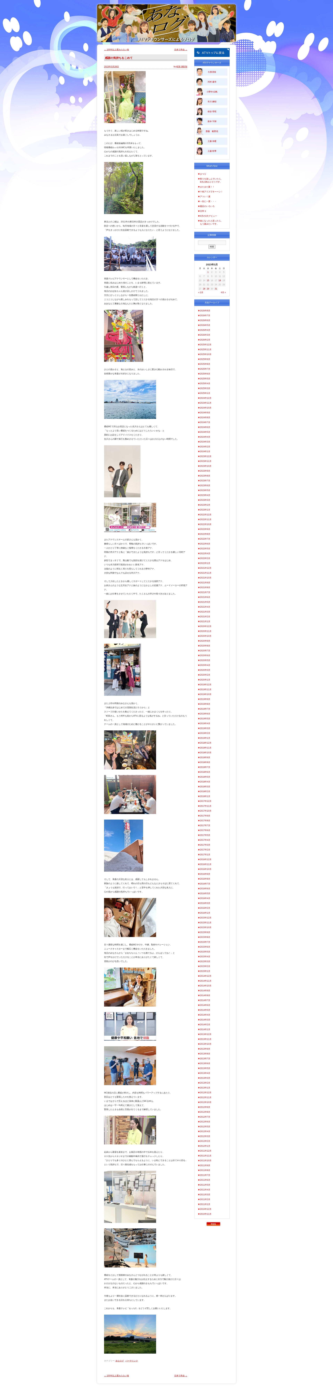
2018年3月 (205, 786)
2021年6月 (205, 597)
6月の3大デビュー (208, 216)
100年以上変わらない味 (116, 49)
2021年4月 (205, 607)
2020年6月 (205, 655)
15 (208, 280)
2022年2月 (205, 558)
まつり (203, 174)
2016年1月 (205, 913)
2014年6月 (205, 1005)
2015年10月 (205, 927)
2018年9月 (205, 757)
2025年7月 (205, 369)
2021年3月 (205, 612)
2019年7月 (205, 709)
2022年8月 (205, 534)
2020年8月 (205, 646)
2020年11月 (205, 631)
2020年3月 (205, 670)
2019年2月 (205, 733)
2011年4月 (205, 1190)
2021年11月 (205, 573)
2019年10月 (205, 694)
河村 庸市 (212, 82)
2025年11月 (205, 349)
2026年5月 (205, 325)
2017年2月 (205, 850)
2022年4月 (205, 553)
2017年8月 (205, 820)
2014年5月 (205, 1010)
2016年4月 (205, 898)
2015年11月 (205, 922)
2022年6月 (205, 544)
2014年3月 (205, 1020)
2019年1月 (205, 738)
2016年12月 (205, 859)
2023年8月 (205, 476)
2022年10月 (205, 524)
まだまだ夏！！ (207, 187)
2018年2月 (205, 791)
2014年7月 (205, 1000)
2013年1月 (205, 1088)
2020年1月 (205, 680)
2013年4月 (205, 1073)
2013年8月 (205, 1054)
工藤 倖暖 (212, 141)
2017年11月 (205, 806)
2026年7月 (205, 315)
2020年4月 (205, 665)
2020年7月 (205, 650)
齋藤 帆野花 (212, 131)
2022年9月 (205, 529)
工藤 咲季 (212, 151)
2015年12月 (205, 918)
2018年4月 (205, 782)
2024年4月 (205, 437)
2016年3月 (205, 903)
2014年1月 (205, 1029)
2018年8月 (205, 762)
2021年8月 (205, 587)
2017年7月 (205, 825)
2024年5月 (205, 432)
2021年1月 (205, 621)
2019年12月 (205, 684)
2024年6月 (205, 427)
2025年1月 (205, 393)
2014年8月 (205, 995)
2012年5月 (205, 1126)
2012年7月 (205, 1117)
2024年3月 (205, 442)
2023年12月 (205, 456)
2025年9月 (205, 359)
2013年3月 (205, 1078)
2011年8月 (205, 1170)
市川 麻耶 (212, 101)
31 (216, 289)
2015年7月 (205, 942)
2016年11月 (205, 864)
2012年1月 (205, 1146)
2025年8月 (205, 364)
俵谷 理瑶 (212, 111)
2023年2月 (205, 505)
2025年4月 (205, 383)
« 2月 (200, 292)
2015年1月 (205, 971)
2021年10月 (205, 578)
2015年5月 (205, 952)
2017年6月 (205, 830)
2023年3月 (205, 500)
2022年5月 (205, 548)
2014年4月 (205, 1015)
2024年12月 (205, 398)
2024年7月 (205, 422)
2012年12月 (205, 1092)
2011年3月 (205, 1194)
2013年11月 (205, 1039)
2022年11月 (205, 519)
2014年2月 (205, 1024)
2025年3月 (205, 388)
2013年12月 (205, 1034)
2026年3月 (205, 335)
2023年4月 (205, 495)
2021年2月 (205, 616)
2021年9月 (205, 582)
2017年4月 (205, 840)
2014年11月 (205, 981)
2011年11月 (205, 1156)
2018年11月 (205, 748)
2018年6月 (205, 772)
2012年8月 (205, 1112)
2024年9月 (205, 412)
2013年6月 (205, 1063)
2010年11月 (205, 1214)
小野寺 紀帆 (212, 92)
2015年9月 (205, 932)
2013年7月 (205, 1058)
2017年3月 (205, 845)
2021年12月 (205, 568)
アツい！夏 (205, 196)
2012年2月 (205, 1141)
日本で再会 (180, 49)
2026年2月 (205, 340)
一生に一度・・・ (208, 201)
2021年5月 (205, 602)
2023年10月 (205, 466)
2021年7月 (205, 592)
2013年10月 (205, 1044)
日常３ (203, 211)
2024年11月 (205, 403)
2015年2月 (205, 966)
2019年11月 (205, 689)
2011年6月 (205, 1180)
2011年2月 (205, 1199)
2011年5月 (205, 1185)
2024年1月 (205, 451)
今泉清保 (212, 72)
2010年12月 (205, 1209)
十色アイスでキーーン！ (211, 191)
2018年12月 (205, 743)
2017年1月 (205, 854)
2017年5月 (205, 835)
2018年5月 (205, 777)
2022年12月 (205, 514)
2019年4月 (205, 723)
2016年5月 (205, 893)
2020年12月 (205, 626)
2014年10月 (205, 986)
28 (204, 289)
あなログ (120, 1361)
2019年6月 (205, 714)
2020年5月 (205, 660)
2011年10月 (205, 1160)
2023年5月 (205, 490)
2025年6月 (205, 374)
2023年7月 (205, 480)
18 (220, 280)
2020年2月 (205, 675)
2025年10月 (205, 354)
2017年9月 (205, 816)
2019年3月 (205, 728)
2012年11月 (205, 1097)
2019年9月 (205, 699)
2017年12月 (205, 801)
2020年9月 (205, 641)
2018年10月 (205, 752)
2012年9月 (205, 1107)
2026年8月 (205, 310)
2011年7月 (205, 1175)
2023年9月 (205, 471)
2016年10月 (205, 869)
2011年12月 (205, 1151)
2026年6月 (205, 320)
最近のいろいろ (207, 206)
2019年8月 (205, 704)
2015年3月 (205, 961)
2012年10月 (205, 1102)
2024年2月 (205, 446)
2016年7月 (205, 884)
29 (208, 289)
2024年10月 (205, 408)
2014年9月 (205, 990)
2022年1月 (205, 563)
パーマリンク (131, 1361)
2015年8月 (205, 937)
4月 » (223, 292)
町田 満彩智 (181, 66)
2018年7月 (205, 767)
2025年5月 (205, 378)
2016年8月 (205, 879)
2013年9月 (205, 1049)
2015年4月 (205, 956)
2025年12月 (205, 344)
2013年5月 (205, 1068)
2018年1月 (205, 796)
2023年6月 (205, 485)
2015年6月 (205, 947)
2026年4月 (205, 330)
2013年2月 (205, 1083)
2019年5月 (205, 718)
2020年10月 (205, 636)
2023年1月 (205, 510)
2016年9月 (205, 874)
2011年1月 (205, 1204)
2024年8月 (205, 417)
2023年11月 (205, 461)
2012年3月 (205, 1136)
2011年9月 (205, 1165)
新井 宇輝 (212, 121)
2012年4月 (205, 1131)
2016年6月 (205, 888)
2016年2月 (205, 908)
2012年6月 (205, 1122)
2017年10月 (205, 811)
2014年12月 (205, 976)
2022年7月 (205, 539)
